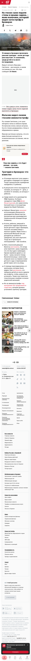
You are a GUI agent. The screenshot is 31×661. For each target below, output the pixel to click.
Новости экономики (11, 495)
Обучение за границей (11, 544)
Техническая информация (20, 405)
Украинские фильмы (10, 519)
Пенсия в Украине (10, 508)
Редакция (4, 395)
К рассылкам (10, 597)
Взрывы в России (9, 466)
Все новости (9, 433)
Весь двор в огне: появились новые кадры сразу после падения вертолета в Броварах (15, 109)
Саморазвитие (9, 542)
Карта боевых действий (11, 457)
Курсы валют (8, 499)
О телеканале (5, 402)
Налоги (7, 506)
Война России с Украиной (13, 453)
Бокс (6, 564)
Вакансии (19, 411)
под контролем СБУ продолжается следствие (15, 285)
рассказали (16, 270)
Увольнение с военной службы (13, 476)
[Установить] (15, 648)
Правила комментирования (21, 401)
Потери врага (8, 468)
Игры (18, 423)
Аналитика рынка (9, 552)
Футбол (7, 566)
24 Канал (4, 7)
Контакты (19, 408)
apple (18, 608)
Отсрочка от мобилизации (12, 485)
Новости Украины (12, 7)
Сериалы (7, 525)
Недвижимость (9, 550)
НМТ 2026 (7, 540)
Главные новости (9, 436)
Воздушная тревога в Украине (13, 462)
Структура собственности (20, 415)
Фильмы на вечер (9, 521)
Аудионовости (8, 445)
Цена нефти (8, 497)
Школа (6, 537)
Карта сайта (20, 420)
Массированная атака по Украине (14, 464)
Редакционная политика (5, 399)
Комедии (7, 523)
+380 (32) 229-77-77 (11, 636)
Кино (6, 514)
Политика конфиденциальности (7, 414)
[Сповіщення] (29, 2)
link (17, 374)
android (7, 608)
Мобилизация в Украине (12, 474)
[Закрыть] (27, 645)
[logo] (7, 2)
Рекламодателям (6, 408)
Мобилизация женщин (11, 481)
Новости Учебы (10, 531)
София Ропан (9, 25)
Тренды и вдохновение (11, 556)
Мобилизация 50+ (9, 478)
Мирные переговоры (10, 459)
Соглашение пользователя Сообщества (20, 397)
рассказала (15, 247)
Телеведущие (5, 405)
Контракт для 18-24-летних (12, 483)
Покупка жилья (9, 554)
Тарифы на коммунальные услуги (14, 504)
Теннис (7, 569)
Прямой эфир (8, 440)
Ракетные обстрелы (10, 455)
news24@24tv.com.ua (8, 368)
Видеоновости (9, 442)
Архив (18, 417)
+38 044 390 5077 (21, 368)
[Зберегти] (26, 30)
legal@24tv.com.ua (21, 638)
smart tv (7, 613)
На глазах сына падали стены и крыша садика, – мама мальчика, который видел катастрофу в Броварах (24, 7)
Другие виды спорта (10, 573)
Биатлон (7, 571)
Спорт (7, 562)
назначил (22, 210)
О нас (3, 393)
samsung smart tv (18, 613)
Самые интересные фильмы (12, 516)
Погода (7, 447)
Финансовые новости (10, 502)
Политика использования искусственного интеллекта (6, 419)
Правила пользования (7, 410)
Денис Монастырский (14, 202)
